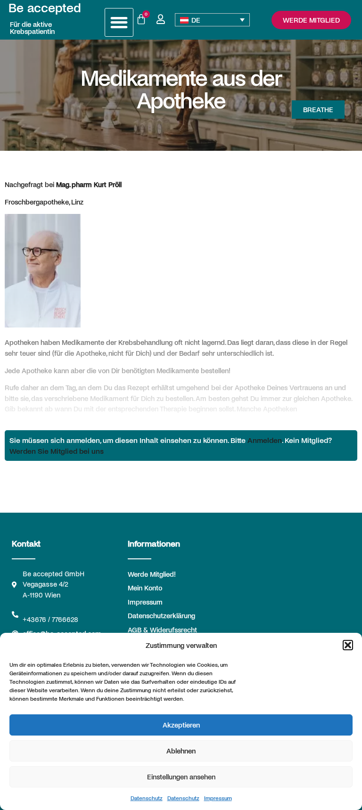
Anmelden (264, 439)
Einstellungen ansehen (181, 776)
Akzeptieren (181, 724)
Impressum (218, 797)
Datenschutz (147, 797)
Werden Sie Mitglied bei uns (56, 450)
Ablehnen (181, 750)
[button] (348, 645)
